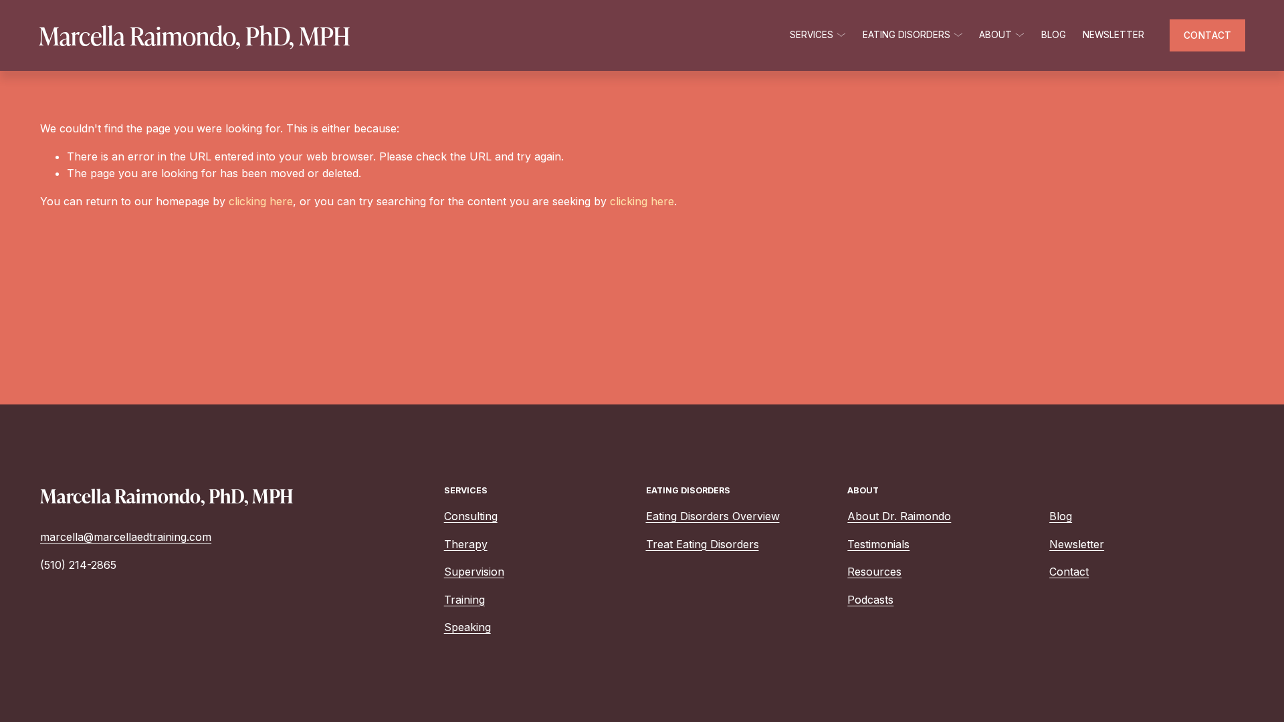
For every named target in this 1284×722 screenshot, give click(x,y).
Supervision (474, 571)
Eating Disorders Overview (713, 516)
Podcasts (870, 599)
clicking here (261, 201)
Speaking (467, 627)
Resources (874, 571)
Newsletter (1113, 34)
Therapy (466, 544)
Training (464, 599)
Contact (1069, 571)
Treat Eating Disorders (702, 544)
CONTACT (1208, 35)
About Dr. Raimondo (899, 516)
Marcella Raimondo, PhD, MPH (194, 35)
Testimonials (878, 544)
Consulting (471, 516)
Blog (1053, 34)
